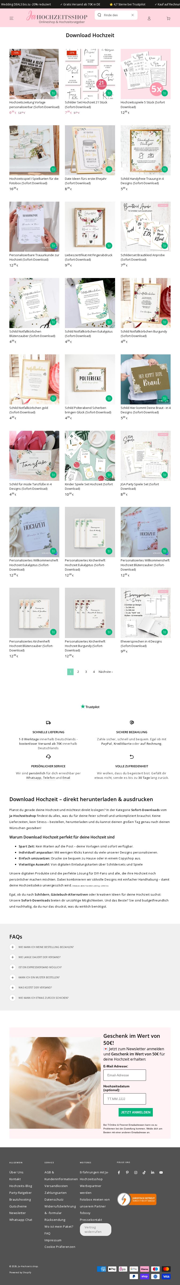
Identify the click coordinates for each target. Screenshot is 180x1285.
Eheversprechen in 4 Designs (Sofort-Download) (141, 643)
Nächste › (106, 672)
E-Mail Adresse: (115, 1066)
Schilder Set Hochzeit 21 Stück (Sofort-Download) (86, 104)
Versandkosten (56, 1186)
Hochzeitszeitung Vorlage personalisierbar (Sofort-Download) (34, 104)
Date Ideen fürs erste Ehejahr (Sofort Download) (86, 180)
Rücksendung (55, 1220)
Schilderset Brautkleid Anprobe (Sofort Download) (143, 257)
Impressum (53, 1240)
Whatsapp (33, 778)
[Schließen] (132, 15)
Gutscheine (18, 1206)
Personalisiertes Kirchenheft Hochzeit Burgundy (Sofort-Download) (85, 645)
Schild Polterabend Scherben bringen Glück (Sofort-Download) (88, 410)
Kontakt (15, 1179)
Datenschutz (54, 1199)
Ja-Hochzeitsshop (28, 1266)
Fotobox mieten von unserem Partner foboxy (95, 1206)
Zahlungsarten (56, 1193)
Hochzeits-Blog (20, 1186)
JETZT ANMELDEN (135, 1112)
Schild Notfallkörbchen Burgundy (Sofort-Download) (144, 333)
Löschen (125, 15)
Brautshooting (20, 1199)
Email (66, 778)
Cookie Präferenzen (60, 1247)
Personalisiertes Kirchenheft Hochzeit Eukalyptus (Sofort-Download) (85, 564)
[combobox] (110, 15)
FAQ (47, 1233)
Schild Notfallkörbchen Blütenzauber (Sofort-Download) (32, 333)
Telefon (49, 778)
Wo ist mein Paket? (59, 1226)
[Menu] (11, 18)
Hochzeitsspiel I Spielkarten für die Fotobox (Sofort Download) (34, 180)
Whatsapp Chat (20, 1220)
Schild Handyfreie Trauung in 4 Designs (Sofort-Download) (142, 180)
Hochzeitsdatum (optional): (116, 1088)
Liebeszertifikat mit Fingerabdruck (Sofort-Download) (88, 257)
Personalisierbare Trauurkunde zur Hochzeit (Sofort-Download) (34, 257)
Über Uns (16, 1172)
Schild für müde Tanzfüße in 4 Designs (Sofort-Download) (30, 486)
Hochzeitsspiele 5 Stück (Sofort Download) (143, 104)
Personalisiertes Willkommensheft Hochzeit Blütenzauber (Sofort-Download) (145, 564)
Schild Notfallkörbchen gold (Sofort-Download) (28, 410)
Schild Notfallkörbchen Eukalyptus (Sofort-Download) (89, 333)
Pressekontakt (91, 1220)
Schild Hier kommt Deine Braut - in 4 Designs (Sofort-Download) (146, 410)
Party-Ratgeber (20, 1193)
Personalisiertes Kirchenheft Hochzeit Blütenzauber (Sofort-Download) (31, 645)
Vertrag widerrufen (93, 1229)
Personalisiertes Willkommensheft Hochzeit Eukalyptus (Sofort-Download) (33, 564)
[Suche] (99, 15)
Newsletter (17, 1213)
